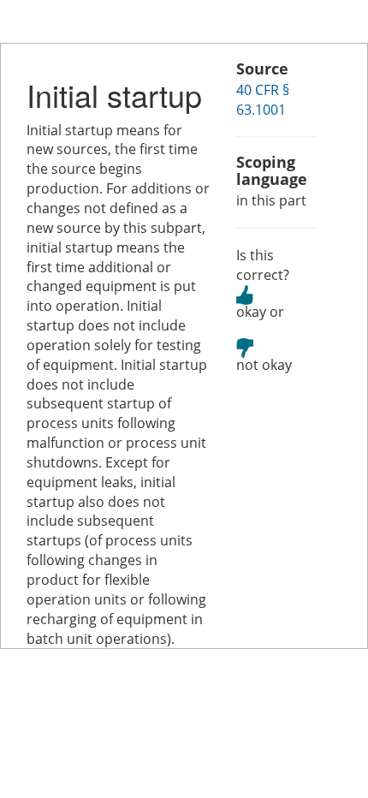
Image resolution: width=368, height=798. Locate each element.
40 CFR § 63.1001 (262, 99)
